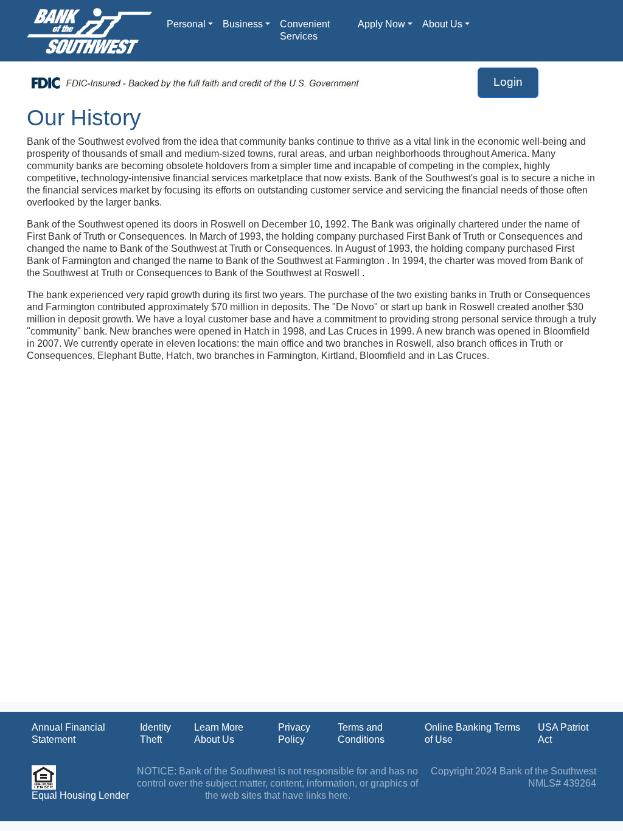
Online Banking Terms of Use (472, 733)
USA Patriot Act (563, 733)
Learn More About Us (218, 733)
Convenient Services (305, 30)
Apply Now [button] (381, 24)
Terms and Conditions (361, 733)
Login (508, 81)
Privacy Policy (294, 733)
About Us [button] (442, 24)
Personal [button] (186, 24)
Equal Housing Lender (80, 795)
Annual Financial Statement (68, 733)
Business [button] (243, 24)
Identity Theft (155, 733)
